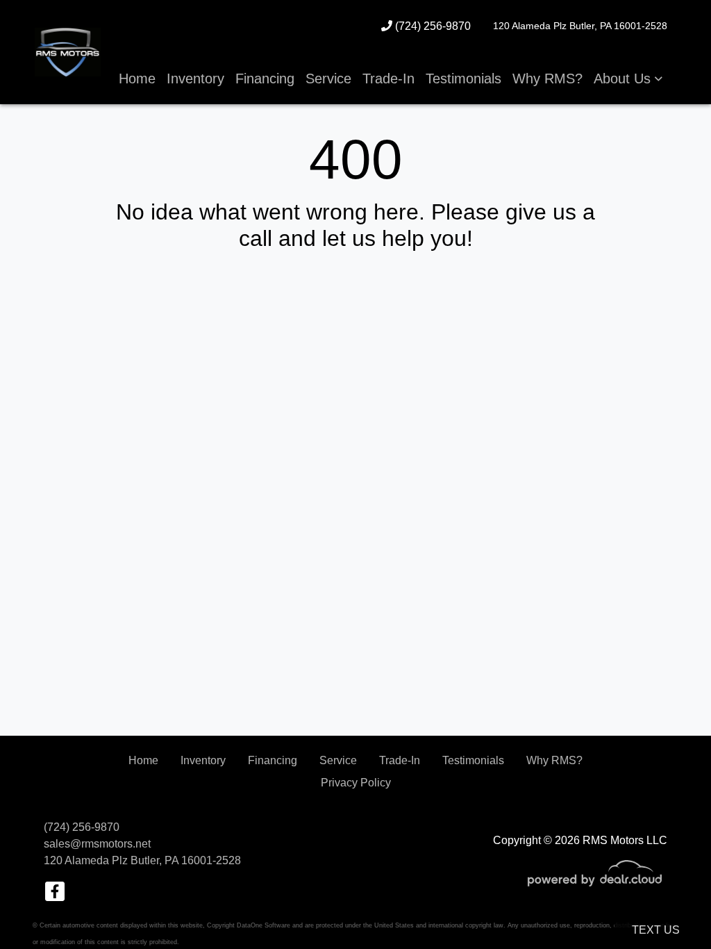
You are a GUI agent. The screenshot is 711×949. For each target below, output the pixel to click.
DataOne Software (263, 925)
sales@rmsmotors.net (97, 844)
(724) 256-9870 (431, 26)
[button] (628, 78)
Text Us (656, 930)
